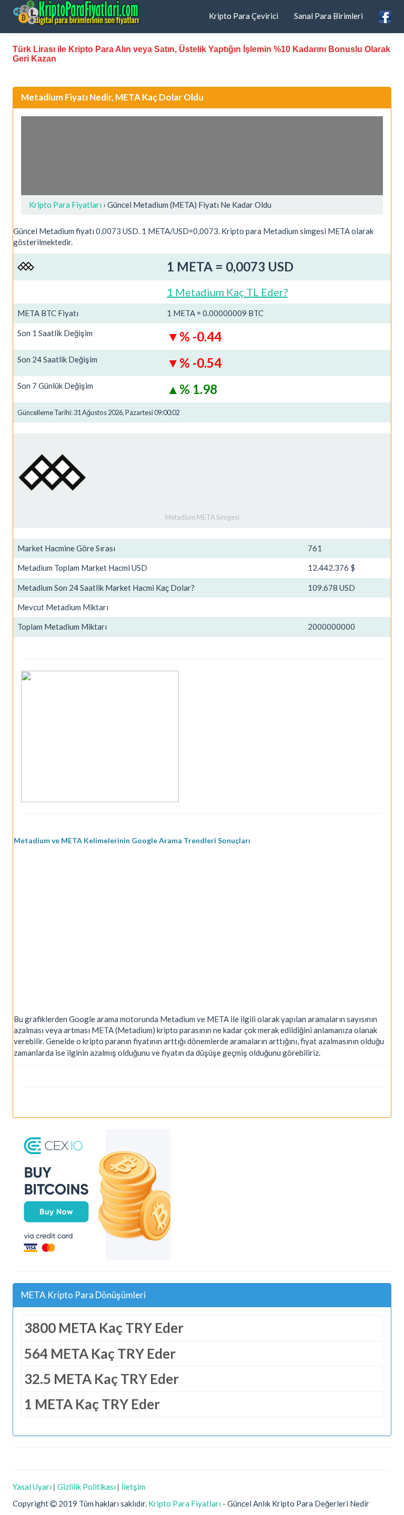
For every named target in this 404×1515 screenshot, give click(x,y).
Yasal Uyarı (32, 1486)
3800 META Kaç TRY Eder (104, 1327)
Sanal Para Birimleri (328, 16)
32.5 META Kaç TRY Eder (101, 1378)
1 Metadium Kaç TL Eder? (227, 292)
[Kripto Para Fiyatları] (76, 12)
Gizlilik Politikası (86, 1486)
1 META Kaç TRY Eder (92, 1404)
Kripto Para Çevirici (243, 16)
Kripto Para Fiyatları (184, 1503)
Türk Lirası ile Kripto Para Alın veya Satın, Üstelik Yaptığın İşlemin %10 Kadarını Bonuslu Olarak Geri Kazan (201, 54)
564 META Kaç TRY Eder (100, 1353)
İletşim (133, 1486)
